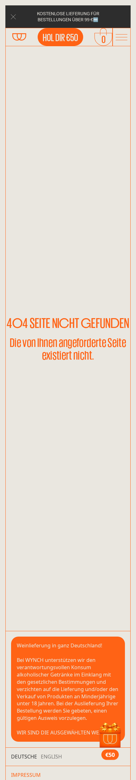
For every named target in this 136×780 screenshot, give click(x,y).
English (51, 756)
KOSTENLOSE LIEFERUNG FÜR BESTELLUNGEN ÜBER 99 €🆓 (68, 16)
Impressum (26, 774)
